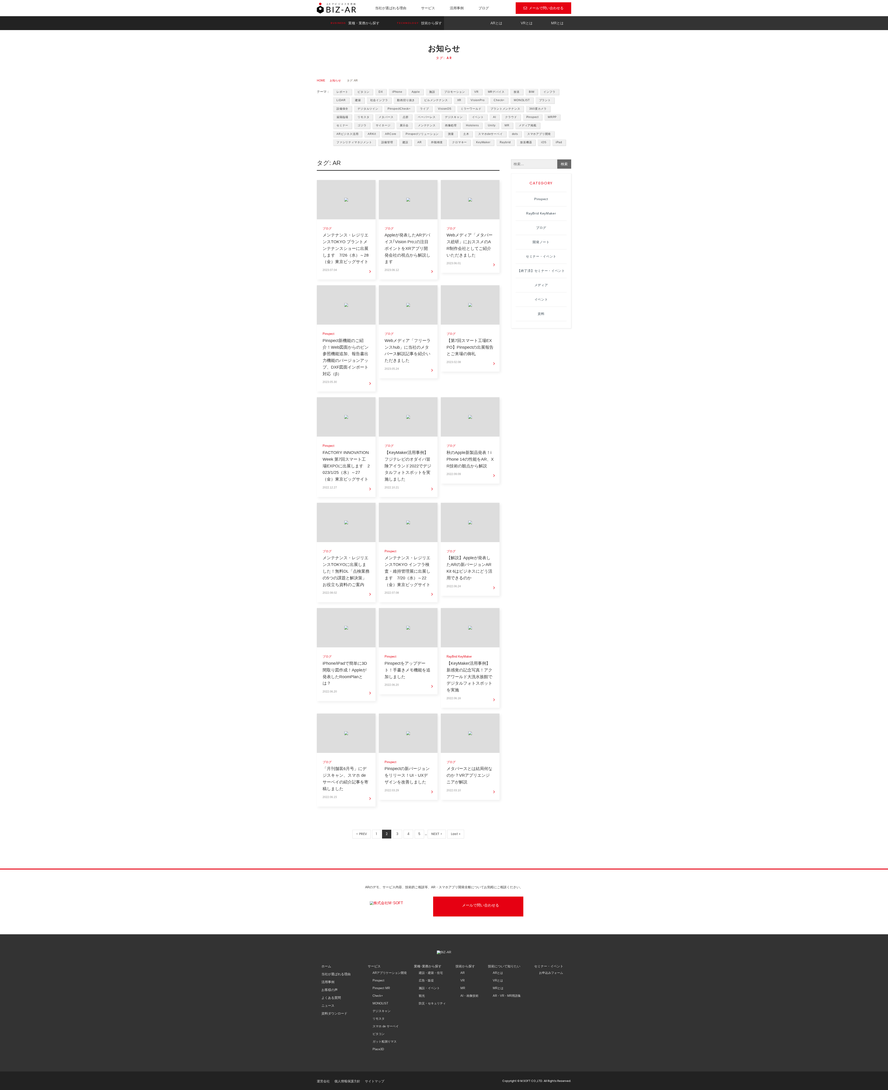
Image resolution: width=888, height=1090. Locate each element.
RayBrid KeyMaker (541, 213)
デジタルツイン (368, 108)
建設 (405, 142)
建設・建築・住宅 (431, 973)
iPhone (397, 91)
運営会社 (323, 1081)
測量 (451, 134)
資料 (541, 314)
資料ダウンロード (334, 1013)
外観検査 (437, 142)
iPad (559, 142)
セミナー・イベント (541, 256)
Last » (455, 834)
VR (476, 91)
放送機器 (526, 142)
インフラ (549, 91)
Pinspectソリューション (422, 134)
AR (419, 142)
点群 (406, 117)
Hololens (472, 125)
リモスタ (363, 117)
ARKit (372, 134)
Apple (416, 91)
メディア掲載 (527, 125)
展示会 (404, 125)
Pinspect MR (381, 988)
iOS (543, 142)
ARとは (496, 23)
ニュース (327, 1005)
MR (507, 125)
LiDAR (341, 100)
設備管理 (387, 142)
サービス (428, 8)
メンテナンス (427, 125)
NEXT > (436, 834)
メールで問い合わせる (546, 8)
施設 (432, 91)
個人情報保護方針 (347, 1081)
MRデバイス (496, 91)
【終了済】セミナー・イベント (541, 271)
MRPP (552, 117)
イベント (478, 117)
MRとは (557, 23)
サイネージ (383, 125)
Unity (491, 125)
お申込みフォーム (551, 973)
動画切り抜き (406, 100)
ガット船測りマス (385, 1041)
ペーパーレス (427, 117)
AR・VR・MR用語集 (507, 995)
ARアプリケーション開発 (390, 973)
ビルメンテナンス (436, 100)
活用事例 (457, 8)
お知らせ (335, 80)
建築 (358, 100)
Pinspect (532, 117)
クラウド (511, 117)
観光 (422, 995)
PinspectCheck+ (399, 108)
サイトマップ (374, 1081)
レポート (342, 91)
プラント (545, 100)
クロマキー (459, 142)
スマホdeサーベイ (490, 134)
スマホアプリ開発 (539, 134)
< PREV (361, 834)
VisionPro (477, 100)
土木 (466, 134)
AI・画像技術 (469, 995)
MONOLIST (522, 100)
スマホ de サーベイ (386, 1026)
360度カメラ (538, 108)
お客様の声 (329, 990)
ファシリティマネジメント (354, 142)
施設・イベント (429, 988)
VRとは (527, 23)
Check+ (499, 100)
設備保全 (342, 108)
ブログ (483, 8)
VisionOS (444, 108)
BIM (531, 91)
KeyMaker (483, 142)
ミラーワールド (471, 108)
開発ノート (541, 242)
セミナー (342, 125)
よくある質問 (331, 998)
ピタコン (363, 91)
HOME (321, 80)
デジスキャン (454, 117)
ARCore (390, 134)
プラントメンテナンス (505, 108)
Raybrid (505, 142)
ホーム (326, 966)
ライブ (424, 108)
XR (459, 100)
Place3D (378, 1049)
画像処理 (451, 125)
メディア (541, 285)
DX (381, 91)
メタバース (386, 117)
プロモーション (454, 91)
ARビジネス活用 (347, 134)
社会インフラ (379, 100)
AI (494, 117)
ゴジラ (362, 125)
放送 (517, 91)
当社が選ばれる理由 (390, 8)
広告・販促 (426, 980)
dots (515, 134)
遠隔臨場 (342, 117)
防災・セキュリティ (432, 1003)
